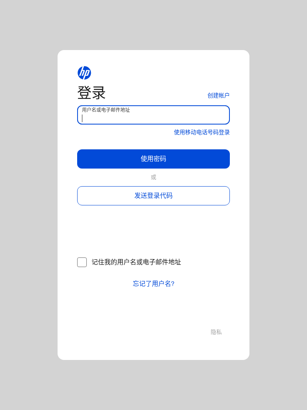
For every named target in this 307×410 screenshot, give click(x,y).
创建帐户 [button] (218, 95)
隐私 (216, 332)
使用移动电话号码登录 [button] (202, 132)
